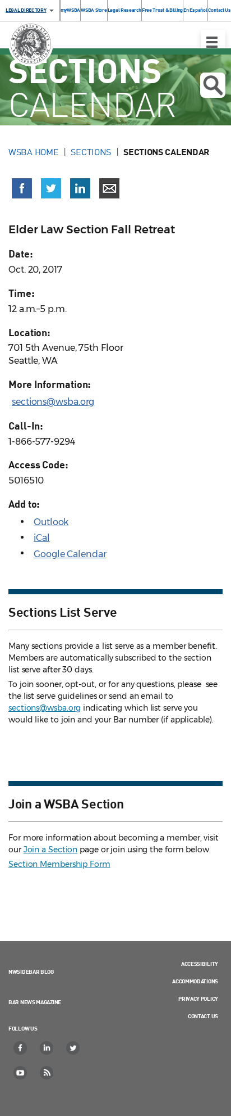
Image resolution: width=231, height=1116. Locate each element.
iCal (42, 537)
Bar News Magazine (34, 1001)
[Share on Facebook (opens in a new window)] (22, 188)
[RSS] (47, 1072)
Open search (212, 85)
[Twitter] (73, 1048)
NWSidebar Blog (31, 971)
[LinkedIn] (47, 1048)
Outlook (51, 522)
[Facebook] (20, 1048)
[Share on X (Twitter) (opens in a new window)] (51, 188)
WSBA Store (94, 10)
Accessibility (199, 963)
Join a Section (51, 849)
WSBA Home (33, 151)
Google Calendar (70, 554)
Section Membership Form (59, 864)
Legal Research (124, 10)
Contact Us (219, 10)
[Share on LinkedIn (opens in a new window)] (80, 188)
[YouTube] (20, 1072)
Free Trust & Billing (162, 10)
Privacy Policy (198, 998)
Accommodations (195, 981)
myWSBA (70, 10)
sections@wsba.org (53, 401)
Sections (91, 151)
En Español (195, 10)
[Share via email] (109, 188)
